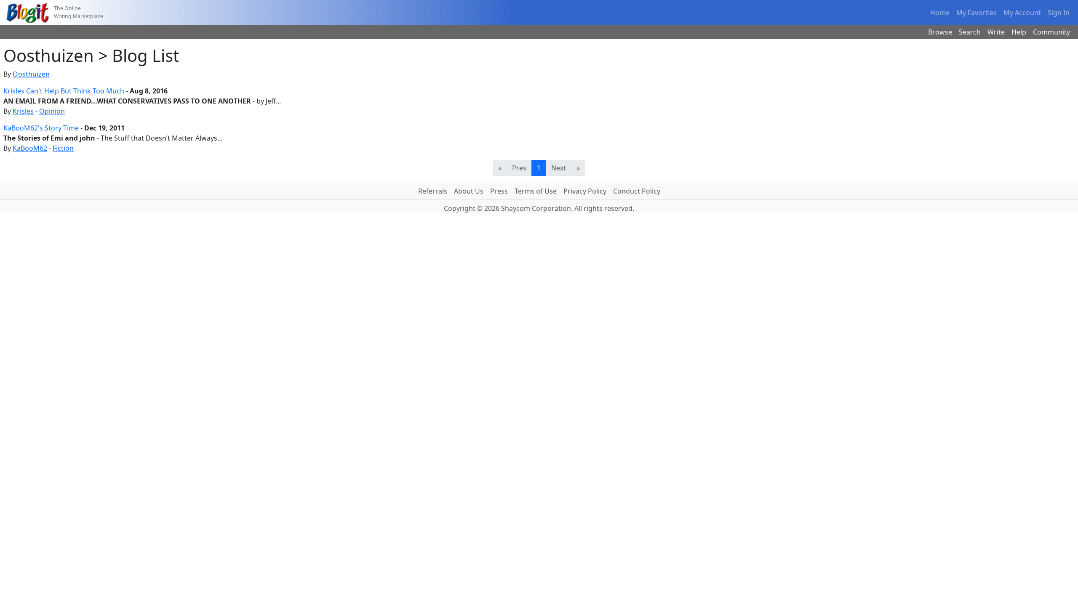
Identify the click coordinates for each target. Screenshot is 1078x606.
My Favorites (976, 12)
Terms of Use (536, 191)
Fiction (63, 148)
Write (996, 32)
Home (940, 12)
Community (1051, 32)
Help (1018, 32)
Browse (940, 32)
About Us (468, 191)
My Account (1022, 12)
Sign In (1059, 12)
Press (499, 191)
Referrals (432, 191)
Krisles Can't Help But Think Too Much (63, 91)
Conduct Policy (636, 191)
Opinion (52, 111)
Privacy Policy (584, 191)
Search (970, 32)
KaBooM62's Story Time (41, 128)
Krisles (23, 111)
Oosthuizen (31, 74)
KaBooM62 (30, 148)
